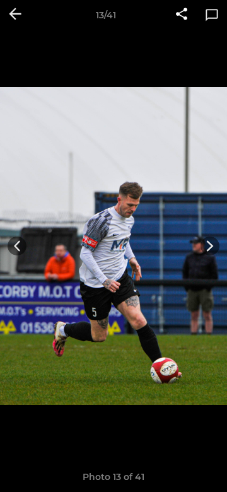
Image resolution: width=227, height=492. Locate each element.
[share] (181, 15)
